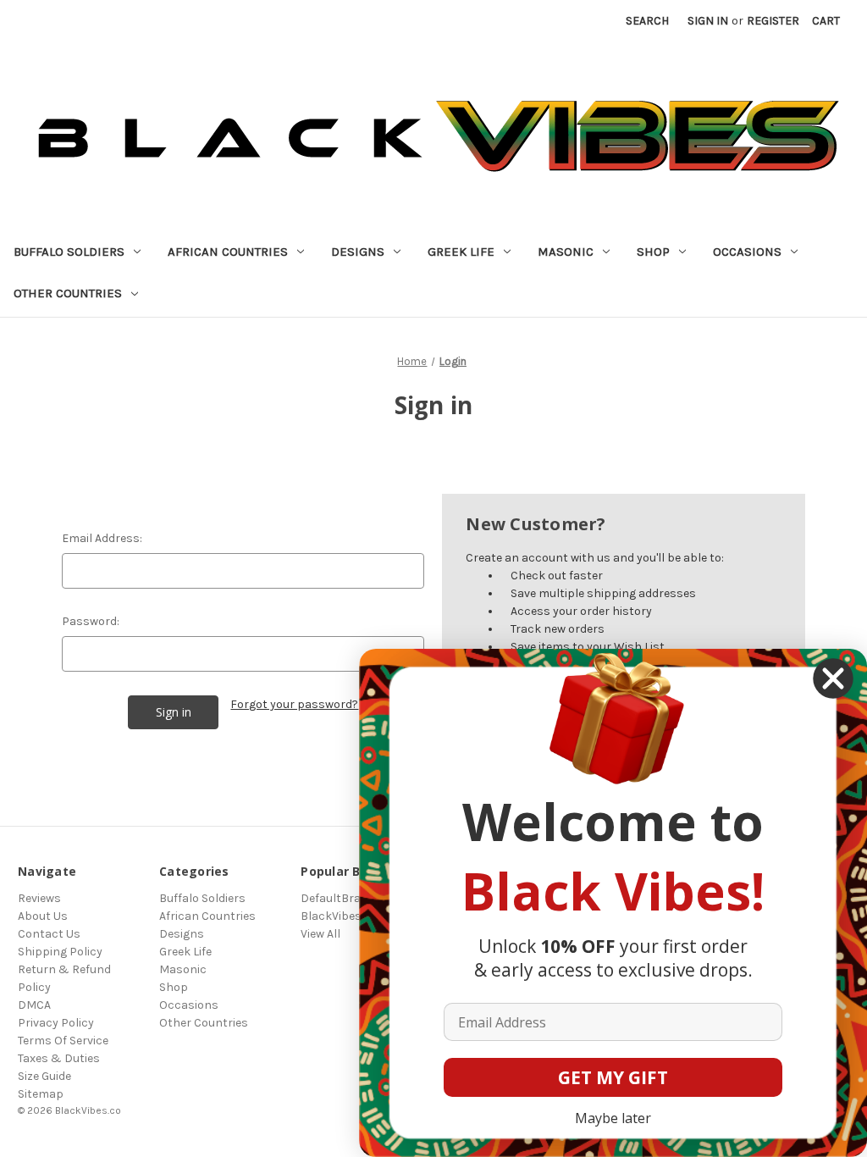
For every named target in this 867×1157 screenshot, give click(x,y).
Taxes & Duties (59, 1058)
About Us (43, 916)
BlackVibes (331, 916)
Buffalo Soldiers (69, 251)
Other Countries (68, 293)
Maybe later (613, 1118)
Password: (90, 621)
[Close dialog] (833, 678)
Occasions (747, 251)
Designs (357, 251)
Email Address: (102, 538)
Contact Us (49, 934)
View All (320, 934)
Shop (653, 251)
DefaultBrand (338, 898)
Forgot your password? (294, 704)
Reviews (39, 898)
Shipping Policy (60, 951)
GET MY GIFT (613, 1077)
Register (773, 21)
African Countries (228, 251)
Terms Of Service (63, 1040)
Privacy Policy (56, 1023)
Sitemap (41, 1094)
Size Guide (44, 1076)
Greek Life (461, 251)
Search (647, 21)
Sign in (708, 21)
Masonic (566, 251)
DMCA (34, 1005)
